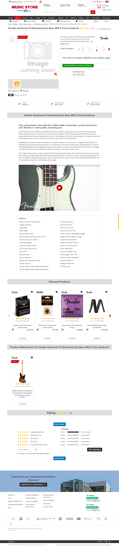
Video (106, 21)
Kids (87, 17)
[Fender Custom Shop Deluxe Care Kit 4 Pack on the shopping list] (32, 292)
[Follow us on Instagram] (107, 541)
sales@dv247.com (16, 1)
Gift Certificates (48, 500)
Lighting (72, 17)
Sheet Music (96, 17)
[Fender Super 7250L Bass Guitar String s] (72, 306)
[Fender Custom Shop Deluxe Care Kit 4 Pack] (22, 306)
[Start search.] (93, 12)
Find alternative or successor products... (78, 65)
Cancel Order (48, 507)
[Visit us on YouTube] (110, 541)
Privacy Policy (77, 545)
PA (45, 17)
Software (60, 17)
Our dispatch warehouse (30, 505)
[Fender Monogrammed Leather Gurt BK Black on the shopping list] (106, 292)
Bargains (15, 21)
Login (100, 1)
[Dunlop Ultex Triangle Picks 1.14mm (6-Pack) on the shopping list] (57, 292)
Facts (10, 498)
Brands (81, 21)
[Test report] (17, 83)
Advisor (96, 21)
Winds (81, 17)
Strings (38, 17)
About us (11, 495)
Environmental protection (48, 496)
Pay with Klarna (31, 498)
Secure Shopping (32, 501)
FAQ (9, 508)
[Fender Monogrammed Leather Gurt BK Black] (97, 306)
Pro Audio (51, 17)
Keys (31, 17)
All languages (95, 449)
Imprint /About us (66, 545)
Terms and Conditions (104, 545)
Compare (22, 338)
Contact (11, 542)
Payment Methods (32, 495)
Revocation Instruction (89, 545)
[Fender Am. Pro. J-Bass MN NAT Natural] (96, 49)
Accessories (106, 17)
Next (109, 49)
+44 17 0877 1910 (78, 74)
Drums (25, 17)
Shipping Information (15, 504)
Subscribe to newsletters (32, 484)
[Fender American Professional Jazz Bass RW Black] (103, 49)
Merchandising (65, 21)
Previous (79, 49)
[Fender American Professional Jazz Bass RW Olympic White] (82, 49)
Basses (18, 17)
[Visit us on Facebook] (104, 541)
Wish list (26, 91)
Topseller (48, 21)
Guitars (10, 17)
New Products (31, 21)
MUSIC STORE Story (15, 501)
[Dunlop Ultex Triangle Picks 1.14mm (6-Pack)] (47, 306)
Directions (47, 504)
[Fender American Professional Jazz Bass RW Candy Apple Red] (89, 49)
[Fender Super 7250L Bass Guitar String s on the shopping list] (82, 292)
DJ (66, 17)
